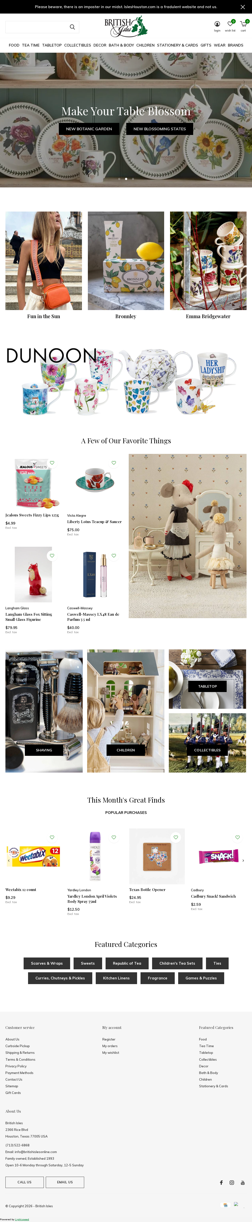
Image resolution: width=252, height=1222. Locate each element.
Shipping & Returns (20, 1053)
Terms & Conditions (20, 1059)
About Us (12, 1039)
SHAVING (44, 750)
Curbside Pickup (17, 1046)
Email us (65, 1182)
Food (14, 45)
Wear (219, 45)
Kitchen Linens (116, 978)
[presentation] (8, 860)
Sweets (88, 963)
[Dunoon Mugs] (126, 382)
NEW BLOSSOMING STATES (160, 128)
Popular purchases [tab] (126, 812)
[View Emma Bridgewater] (208, 261)
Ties (217, 963)
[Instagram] (232, 1182)
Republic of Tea (127, 963)
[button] (119, 178)
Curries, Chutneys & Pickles (60, 978)
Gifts (206, 45)
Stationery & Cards (177, 45)
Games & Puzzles (201, 978)
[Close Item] (243, 7)
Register (108, 1039)
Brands (235, 45)
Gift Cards (13, 1093)
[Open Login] (52, 463)
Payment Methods (19, 1073)
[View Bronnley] (126, 261)
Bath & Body (121, 45)
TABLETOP (207, 686)
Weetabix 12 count (20, 889)
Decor (100, 45)
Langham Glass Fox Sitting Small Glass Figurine (28, 617)
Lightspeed (22, 1219)
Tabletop (52, 45)
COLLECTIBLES (207, 750)
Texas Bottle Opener (147, 889)
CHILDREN (126, 750)
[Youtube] (243, 1182)
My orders (110, 1046)
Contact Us (13, 1079)
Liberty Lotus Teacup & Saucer (94, 521)
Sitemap (11, 1086)
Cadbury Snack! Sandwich (213, 896)
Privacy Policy (16, 1066)
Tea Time (31, 45)
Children (145, 45)
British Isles (44, 1206)
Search (72, 27)
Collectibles (77, 45)
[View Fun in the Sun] (43, 261)
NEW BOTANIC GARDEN (89, 128)
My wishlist (110, 1053)
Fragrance (157, 978)
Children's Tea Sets (177, 963)
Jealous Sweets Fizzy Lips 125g (32, 514)
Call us (24, 1182)
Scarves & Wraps (47, 963)
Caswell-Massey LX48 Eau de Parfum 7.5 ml (93, 617)
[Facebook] (221, 1182)
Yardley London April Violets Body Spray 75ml (92, 899)
